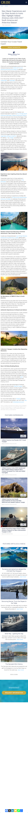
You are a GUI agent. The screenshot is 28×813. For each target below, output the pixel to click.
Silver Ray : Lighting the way (14, 634)
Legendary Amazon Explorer (8, 136)
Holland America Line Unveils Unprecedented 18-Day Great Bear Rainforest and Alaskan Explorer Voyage (13, 500)
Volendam (12, 80)
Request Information (14, 47)
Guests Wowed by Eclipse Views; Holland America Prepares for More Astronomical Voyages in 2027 (13, 530)
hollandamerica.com (18, 402)
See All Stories (14, 674)
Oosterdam (4, 80)
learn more (23, 576)
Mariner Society (18, 386)
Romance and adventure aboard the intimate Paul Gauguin (14, 570)
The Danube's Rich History (14, 664)
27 (7, 137)
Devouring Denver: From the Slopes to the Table (14, 602)
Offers (6, 6)
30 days (11, 137)
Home (2, 6)
